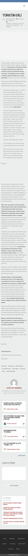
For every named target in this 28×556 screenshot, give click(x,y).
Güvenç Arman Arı (12, 423)
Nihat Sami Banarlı (19, 366)
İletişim (18, 548)
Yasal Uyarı (10, 548)
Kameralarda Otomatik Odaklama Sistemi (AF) (13, 404)
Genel (5, 538)
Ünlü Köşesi (12, 543)
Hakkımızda (11, 538)
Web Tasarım (16, 554)
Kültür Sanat (20, 19)
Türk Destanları (15, 368)
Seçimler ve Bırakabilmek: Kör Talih (13, 518)
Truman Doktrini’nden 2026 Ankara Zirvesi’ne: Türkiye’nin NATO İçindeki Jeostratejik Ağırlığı (13, 514)
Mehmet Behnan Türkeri (13, 449)
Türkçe (3, 371)
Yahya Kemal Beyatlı (10, 371)
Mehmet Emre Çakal (12, 409)
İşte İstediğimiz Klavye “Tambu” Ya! (12, 444)
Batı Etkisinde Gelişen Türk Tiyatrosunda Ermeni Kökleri (14, 417)
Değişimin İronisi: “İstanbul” (10, 431)
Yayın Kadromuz (21, 538)
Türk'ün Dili (22, 368)
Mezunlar (5, 543)
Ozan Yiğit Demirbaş (10, 19)
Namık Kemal (15, 23)
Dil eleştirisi (8, 23)
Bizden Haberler (21, 543)
